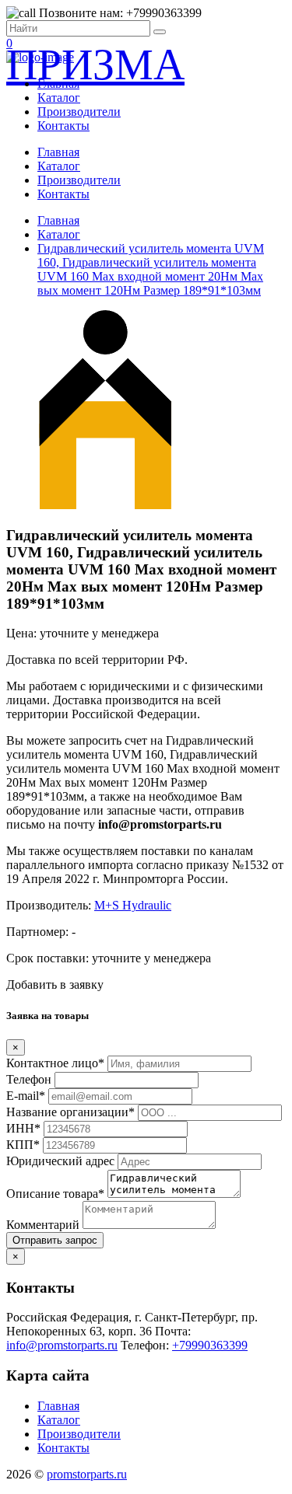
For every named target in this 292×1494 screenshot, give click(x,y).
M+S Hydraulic (132, 905)
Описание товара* (55, 1193)
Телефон (28, 1079)
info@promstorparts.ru (62, 1345)
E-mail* (25, 1095)
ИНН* (23, 1128)
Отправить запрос (54, 1240)
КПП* (23, 1144)
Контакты (63, 125)
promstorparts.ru (87, 1474)
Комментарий (42, 1224)
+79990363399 (210, 1345)
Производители (79, 111)
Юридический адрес (60, 1161)
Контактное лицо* (55, 1063)
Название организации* (70, 1112)
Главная (58, 83)
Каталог (58, 97)
